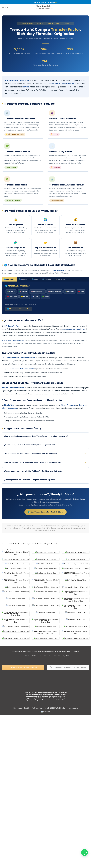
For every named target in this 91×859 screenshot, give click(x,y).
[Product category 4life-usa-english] (75, 638)
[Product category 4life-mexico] (75, 612)
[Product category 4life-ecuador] (45, 573)
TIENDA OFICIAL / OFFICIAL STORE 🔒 (45, 2)
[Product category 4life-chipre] (75, 564)
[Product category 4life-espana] (75, 580)
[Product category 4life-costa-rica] (45, 568)
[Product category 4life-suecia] (15, 638)
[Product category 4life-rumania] (75, 632)
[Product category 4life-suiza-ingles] (45, 638)
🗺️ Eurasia (46, 279)
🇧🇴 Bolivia (24, 296)
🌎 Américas (9, 279)
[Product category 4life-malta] (45, 612)
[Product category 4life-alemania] (15, 553)
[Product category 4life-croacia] (75, 568)
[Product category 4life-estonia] (15, 587)
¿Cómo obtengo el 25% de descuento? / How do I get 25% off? (29, 445)
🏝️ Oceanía (60, 279)
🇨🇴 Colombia (69, 291)
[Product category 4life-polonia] (15, 626)
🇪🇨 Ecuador (11, 291)
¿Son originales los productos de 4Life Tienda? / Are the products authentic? (36, 436)
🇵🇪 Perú (81, 291)
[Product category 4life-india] (15, 598)
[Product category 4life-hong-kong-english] (45, 591)
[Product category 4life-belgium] (45, 559)
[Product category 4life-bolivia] (75, 559)
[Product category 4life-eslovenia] (45, 581)
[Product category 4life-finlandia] (45, 587)
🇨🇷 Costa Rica (12, 296)
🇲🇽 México (23, 291)
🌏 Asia (35, 279)
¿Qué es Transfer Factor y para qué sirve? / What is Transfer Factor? (32, 462)
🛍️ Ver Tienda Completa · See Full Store (45, 512)
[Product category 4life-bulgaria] (15, 564)
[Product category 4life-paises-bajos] (45, 620)
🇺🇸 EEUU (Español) (37, 291)
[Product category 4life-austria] (75, 552)
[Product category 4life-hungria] (75, 592)
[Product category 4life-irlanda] (45, 598)
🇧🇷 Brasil (45, 296)
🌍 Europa (23, 279)
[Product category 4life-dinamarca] (15, 574)
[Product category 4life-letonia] (45, 605)
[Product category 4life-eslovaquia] (15, 581)
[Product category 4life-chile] (45, 564)
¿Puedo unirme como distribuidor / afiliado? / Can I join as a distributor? (33, 471)
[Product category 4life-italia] (15, 605)
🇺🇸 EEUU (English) (54, 291)
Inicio (4, 544)
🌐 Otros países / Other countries (19, 309)
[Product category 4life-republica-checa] (45, 632)
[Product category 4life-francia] (75, 587)
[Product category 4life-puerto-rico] (75, 626)
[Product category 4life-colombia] (15, 568)
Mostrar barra (9, 550)
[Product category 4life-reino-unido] (15, 631)
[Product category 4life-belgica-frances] (15, 559)
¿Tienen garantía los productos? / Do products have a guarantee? (31, 480)
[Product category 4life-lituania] (75, 606)
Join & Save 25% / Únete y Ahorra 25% (24, 668)
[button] (84, 852)
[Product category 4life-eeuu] (75, 574)
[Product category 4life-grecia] (15, 591)
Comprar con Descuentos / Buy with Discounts (69, 668)
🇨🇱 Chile (35, 296)
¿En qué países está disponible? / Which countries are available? (30, 454)
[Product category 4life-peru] (75, 619)
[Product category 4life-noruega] (15, 620)
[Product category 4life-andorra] (45, 552)
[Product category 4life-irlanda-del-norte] (75, 599)
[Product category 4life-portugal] (45, 626)
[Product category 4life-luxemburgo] (15, 613)
